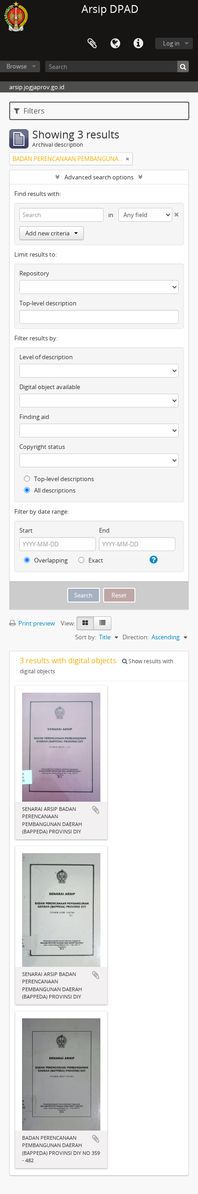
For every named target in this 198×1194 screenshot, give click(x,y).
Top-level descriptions (63, 479)
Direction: (135, 637)
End (104, 530)
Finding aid (34, 417)
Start (26, 530)
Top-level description (47, 303)
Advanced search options (99, 177)
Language (115, 43)
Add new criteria (47, 233)
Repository (34, 273)
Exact (95, 560)
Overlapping (50, 560)
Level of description (46, 357)
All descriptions (54, 490)
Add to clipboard (95, 810)
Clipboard (92, 43)
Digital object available (49, 387)
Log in (171, 43)
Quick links (138, 43)
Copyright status (42, 446)
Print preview (36, 623)
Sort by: (85, 637)
